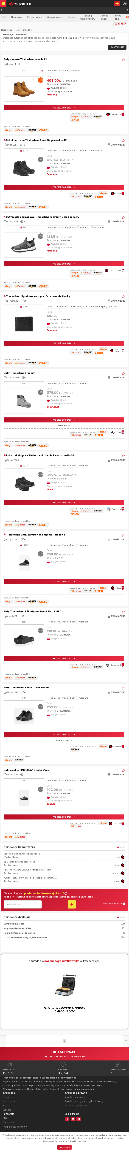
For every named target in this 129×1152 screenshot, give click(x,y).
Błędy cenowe (97, 227)
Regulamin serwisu (74, 1097)
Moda (65, 70)
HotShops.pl (7, 30)
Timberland (27, 30)
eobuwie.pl (53, 407)
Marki (17, 30)
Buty (72, 150)
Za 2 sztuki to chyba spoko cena (19, 862)
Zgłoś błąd (8, 1122)
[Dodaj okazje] (117, 3)
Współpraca (9, 1101)
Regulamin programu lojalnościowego (84, 1101)
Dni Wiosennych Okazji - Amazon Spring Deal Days (93, 306)
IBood (50, 489)
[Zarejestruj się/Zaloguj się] (125, 3)
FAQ (5, 1118)
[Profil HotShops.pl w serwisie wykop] (73, 1119)
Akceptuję (64, 1147)
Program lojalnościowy (15, 1126)
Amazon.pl (52, 95)
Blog (5, 1105)
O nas (6, 1097)
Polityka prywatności (75, 1105)
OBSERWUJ (118, 47)
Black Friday (96, 150)
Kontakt (7, 1109)
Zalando (51, 804)
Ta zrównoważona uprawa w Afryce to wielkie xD (27, 870)
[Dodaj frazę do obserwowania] (72, 904)
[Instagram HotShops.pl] (78, 1119)
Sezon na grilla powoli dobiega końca (22, 854)
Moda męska (54, 70)
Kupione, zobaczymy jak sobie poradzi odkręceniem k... (30, 878)
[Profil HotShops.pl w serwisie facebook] (67, 1119)
